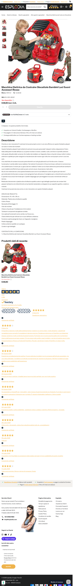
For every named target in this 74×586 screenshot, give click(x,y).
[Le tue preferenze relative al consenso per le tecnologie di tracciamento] (3, 582)
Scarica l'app (59, 512)
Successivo (24, 309)
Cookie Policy (42, 512)
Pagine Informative (44, 497)
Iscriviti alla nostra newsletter (8, 543)
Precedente (8, 309)
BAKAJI (8, 91)
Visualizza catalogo (3, 7)
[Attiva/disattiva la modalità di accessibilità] (70, 1)
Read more (17, 1)
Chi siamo (59, 500)
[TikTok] (11, 533)
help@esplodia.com (10, 518)
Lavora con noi (60, 510)
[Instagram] (2, 533)
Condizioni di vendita (44, 515)
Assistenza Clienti (61, 502)
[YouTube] (6, 533)
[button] (7, 104)
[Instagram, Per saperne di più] (62, 7)
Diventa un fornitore (62, 507)
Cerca (44, 6)
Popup (13, 99)
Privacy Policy (42, 510)
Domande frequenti (62, 505)
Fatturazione (42, 507)
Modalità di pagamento (45, 500)
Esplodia (58, 497)
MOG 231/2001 (43, 522)
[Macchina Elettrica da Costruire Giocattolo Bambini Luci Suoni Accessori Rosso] (16, 256)
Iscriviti (8, 565)
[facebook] (8, 533)
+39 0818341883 (9, 515)
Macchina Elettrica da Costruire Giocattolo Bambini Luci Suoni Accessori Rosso (16, 274)
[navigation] (4, 22)
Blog (57, 515)
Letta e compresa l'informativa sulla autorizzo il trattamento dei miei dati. (10, 556)
